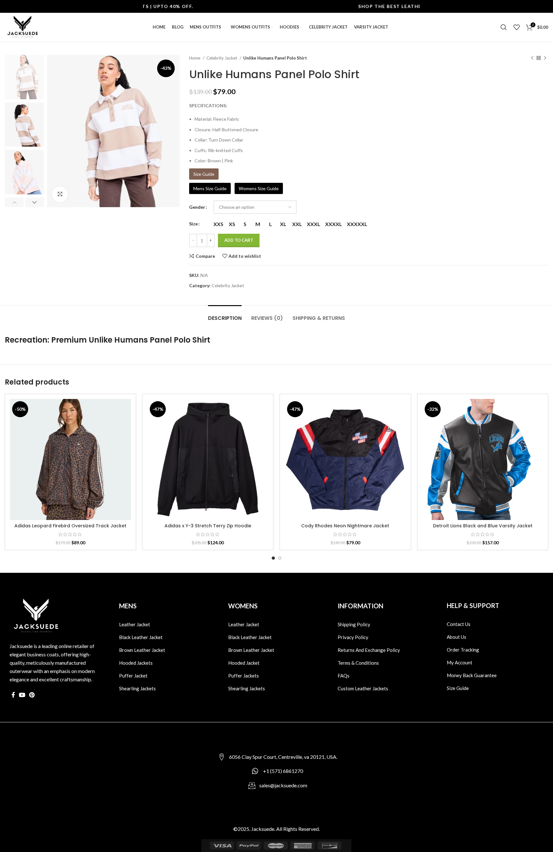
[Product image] (70, 459)
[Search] (503, 27)
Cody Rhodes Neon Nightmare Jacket (345, 526)
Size (193, 223)
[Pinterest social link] (31, 695)
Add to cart (238, 240)
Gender (197, 207)
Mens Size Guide (210, 188)
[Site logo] (22, 26)
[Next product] (545, 58)
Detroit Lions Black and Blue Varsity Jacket (483, 526)
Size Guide (203, 174)
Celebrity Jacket (222, 58)
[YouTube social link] (22, 695)
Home (195, 58)
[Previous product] (532, 58)
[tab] (225, 315)
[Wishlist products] (516, 27)
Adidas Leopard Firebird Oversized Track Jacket (70, 526)
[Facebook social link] (13, 695)
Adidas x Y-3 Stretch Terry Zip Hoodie (207, 526)
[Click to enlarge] (60, 194)
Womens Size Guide (259, 188)
